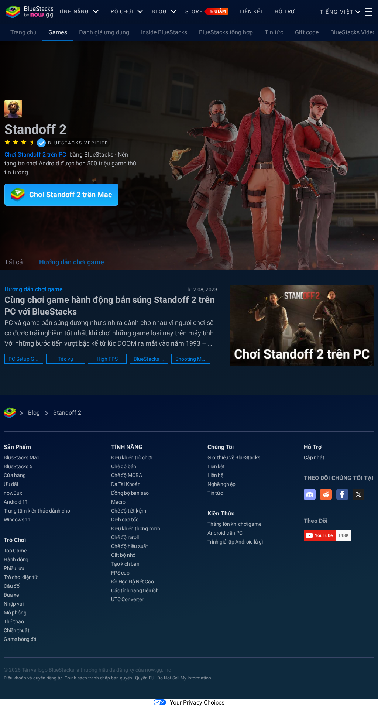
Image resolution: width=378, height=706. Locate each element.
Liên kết (252, 11)
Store (205, 11)
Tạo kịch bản (125, 564)
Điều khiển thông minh (135, 528)
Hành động (16, 559)
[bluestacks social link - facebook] (342, 494)
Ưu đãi (11, 484)
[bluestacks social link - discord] (310, 494)
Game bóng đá (20, 639)
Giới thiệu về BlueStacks (233, 457)
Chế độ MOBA (126, 475)
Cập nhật (314, 457)
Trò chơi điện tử (21, 577)
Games (57, 32)
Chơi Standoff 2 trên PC (36, 154)
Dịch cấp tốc (124, 519)
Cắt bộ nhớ (123, 555)
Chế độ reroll (124, 537)
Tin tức (274, 32)
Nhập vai (13, 604)
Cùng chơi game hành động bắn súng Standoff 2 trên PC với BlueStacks (109, 306)
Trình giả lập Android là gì (235, 542)
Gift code (307, 32)
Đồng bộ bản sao (130, 493)
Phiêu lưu (14, 568)
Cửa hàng (14, 475)
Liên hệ (215, 475)
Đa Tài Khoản (126, 484)
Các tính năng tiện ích (135, 590)
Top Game (15, 551)
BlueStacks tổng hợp (226, 32)
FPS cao (120, 573)
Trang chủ (23, 32)
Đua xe (11, 595)
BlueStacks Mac (21, 457)
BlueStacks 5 (18, 466)
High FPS (107, 359)
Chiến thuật (17, 630)
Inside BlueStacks (164, 32)
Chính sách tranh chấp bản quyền (98, 678)
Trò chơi (120, 11)
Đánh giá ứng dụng (104, 32)
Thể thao (14, 621)
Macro (118, 502)
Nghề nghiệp (221, 484)
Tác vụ (65, 359)
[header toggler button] (368, 11)
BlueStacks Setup (149, 359)
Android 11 (16, 502)
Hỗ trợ (285, 11)
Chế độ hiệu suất (129, 546)
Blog (159, 11)
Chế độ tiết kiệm (128, 511)
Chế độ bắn (123, 466)
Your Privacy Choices (197, 702)
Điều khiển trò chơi (131, 457)
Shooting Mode (190, 359)
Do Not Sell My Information (184, 678)
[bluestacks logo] (29, 12)
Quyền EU (144, 678)
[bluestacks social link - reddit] (326, 494)
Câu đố (12, 586)
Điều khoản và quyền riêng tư (33, 678)
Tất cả (13, 262)
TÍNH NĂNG (74, 11)
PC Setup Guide (23, 359)
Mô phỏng (15, 613)
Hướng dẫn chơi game (71, 262)
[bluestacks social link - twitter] (358, 494)
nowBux (13, 493)
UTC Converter (127, 599)
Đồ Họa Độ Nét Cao (132, 582)
